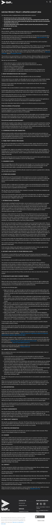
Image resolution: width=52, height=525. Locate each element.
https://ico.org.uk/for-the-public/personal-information (24, 341)
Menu (50, 1)
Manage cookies (41, 520)
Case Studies (42, 507)
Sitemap (38, 508)
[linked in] (41, 504)
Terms (37, 510)
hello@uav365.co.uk (25, 346)
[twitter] (37, 504)
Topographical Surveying (23, 511)
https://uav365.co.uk (42, 37)
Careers (37, 507)
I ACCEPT (40, 517)
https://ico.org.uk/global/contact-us (21, 342)
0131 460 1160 (22, 503)
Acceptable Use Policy (16, 53)
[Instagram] (44, 504)
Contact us (48, 507)
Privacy (37, 511)
